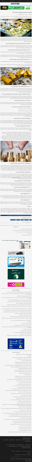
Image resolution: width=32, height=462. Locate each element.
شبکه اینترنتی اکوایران (12, 439)
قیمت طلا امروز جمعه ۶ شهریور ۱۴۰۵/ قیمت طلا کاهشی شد (24, 296)
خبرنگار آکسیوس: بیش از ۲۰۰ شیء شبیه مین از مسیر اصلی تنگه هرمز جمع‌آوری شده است (20, 424)
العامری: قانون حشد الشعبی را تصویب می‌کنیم (25, 330)
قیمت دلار (18, 219)
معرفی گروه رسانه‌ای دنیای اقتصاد (26, 439)
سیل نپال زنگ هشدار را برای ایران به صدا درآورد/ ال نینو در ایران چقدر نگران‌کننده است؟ (20, 393)
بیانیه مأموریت (24, 454)
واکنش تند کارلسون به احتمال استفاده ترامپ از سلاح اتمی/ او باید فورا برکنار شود (21, 388)
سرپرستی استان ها (18, 451)
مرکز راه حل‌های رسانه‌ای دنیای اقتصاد (13, 446)
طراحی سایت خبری (28, 461)
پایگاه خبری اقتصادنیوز (27, 441)
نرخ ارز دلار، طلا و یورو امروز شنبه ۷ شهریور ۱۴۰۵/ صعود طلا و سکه (23, 362)
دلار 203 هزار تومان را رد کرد (28, 374)
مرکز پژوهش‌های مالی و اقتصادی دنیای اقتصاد (24, 446)
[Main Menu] (30, 4)
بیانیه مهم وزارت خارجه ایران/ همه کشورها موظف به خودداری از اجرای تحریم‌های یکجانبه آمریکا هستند (19, 304)
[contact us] (13, 457)
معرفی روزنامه (28, 454)
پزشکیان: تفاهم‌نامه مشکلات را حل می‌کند (26, 360)
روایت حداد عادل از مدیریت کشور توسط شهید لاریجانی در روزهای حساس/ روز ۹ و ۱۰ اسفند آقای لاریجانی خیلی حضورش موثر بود (16, 307)
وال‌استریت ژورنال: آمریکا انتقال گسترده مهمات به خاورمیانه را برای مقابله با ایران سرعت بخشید (20, 416)
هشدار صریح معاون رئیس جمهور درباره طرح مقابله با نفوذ (24, 384)
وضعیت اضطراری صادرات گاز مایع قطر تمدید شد (25, 417)
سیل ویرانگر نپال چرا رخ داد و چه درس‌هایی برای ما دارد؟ (24, 387)
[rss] (16, 457)
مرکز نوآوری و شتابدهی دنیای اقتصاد (11, 444)
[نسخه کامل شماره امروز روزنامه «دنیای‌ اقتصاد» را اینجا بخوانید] (25, 244)
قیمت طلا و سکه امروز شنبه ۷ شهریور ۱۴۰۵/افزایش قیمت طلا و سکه (23, 371)
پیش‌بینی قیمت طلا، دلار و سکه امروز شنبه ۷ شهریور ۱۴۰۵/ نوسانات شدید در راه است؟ (21, 320)
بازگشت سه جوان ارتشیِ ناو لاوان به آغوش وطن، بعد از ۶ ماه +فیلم (23, 313)
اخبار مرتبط (16, 227)
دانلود (2, 84)
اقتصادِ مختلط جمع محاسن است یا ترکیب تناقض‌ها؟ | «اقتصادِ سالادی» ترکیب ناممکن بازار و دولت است (19, 292)
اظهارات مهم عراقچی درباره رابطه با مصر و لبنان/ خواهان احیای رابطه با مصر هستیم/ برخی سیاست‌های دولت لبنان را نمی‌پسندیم (16, 408)
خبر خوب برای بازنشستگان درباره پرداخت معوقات (25, 373)
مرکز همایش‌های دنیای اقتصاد (20, 444)
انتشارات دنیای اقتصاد (27, 444)
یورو (15, 1)
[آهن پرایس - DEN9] (16, 262)
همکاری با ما (13, 451)
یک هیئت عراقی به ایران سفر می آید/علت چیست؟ (25, 425)
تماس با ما (29, 451)
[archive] (11, 457)
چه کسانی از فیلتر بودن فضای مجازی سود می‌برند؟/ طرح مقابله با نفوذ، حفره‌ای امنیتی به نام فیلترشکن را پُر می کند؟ (17, 413)
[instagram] (20, 457)
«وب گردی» (25, 215)
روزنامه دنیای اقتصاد (18, 439)
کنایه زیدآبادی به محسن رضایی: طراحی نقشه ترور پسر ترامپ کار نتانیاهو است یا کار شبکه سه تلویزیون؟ (19, 335)
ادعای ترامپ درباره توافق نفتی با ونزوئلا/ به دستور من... (24, 428)
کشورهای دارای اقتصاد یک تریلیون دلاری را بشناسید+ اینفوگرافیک (23, 354)
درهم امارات (7, 1)
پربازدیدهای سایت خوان (16, 290)
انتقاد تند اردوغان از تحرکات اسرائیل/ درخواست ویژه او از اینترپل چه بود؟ (22, 332)
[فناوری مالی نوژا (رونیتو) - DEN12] (16, 344)
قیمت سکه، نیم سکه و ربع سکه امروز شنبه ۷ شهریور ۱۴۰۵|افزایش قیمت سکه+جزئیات (21, 366)
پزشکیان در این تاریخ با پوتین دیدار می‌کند (26, 395)
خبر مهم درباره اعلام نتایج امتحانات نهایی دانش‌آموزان (24, 401)
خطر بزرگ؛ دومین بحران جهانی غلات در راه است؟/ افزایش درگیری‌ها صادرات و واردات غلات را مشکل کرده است (18, 390)
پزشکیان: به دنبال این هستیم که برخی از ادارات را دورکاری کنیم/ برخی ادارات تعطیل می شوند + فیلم (19, 301)
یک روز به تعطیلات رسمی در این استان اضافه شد (25, 410)
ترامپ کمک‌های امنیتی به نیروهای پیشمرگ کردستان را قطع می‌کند (23, 398)
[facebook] (28, 218)
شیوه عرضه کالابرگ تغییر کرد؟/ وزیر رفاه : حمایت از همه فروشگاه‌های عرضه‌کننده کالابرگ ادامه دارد (19, 300)
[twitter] (27, 218)
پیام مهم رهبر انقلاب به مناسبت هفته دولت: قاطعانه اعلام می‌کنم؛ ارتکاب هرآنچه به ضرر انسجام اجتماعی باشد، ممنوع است (16, 308)
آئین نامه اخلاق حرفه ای (18, 454)
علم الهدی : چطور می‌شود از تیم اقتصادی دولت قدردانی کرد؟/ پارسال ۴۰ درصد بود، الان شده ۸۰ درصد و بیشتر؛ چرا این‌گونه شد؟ (16, 318)
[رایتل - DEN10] (16, 284)
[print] (22, 218)
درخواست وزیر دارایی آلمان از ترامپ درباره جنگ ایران (25, 427)
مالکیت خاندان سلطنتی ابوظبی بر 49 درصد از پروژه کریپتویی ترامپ (23, 377)
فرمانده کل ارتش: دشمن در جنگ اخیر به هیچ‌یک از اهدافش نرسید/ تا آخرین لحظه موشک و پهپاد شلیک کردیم (18, 365)
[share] (14, 457)
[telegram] (24, 218)
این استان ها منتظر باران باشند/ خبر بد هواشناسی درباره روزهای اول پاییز (22, 325)
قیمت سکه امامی (13, 219)
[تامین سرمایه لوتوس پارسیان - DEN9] (16, 274)
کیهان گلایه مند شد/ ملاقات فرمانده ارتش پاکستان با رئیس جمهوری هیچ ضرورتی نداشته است (20, 414)
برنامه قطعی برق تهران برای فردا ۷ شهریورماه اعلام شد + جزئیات (23, 303)
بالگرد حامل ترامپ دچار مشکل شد (27, 329)
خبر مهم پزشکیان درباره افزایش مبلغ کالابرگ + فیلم (25, 430)
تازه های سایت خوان (16, 352)
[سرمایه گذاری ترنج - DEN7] (16, 8)
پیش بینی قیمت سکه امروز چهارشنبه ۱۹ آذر (26, 235)
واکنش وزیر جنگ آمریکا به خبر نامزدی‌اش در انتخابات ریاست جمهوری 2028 (22, 422)
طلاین (9, 211)
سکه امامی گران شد (29, 233)
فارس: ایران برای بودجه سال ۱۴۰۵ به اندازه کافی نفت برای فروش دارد (23, 376)
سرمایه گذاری (26, 219)
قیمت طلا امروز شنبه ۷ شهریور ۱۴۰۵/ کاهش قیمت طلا (24, 368)
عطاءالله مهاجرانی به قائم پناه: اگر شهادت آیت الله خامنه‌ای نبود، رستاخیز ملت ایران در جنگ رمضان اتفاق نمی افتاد (17, 310)
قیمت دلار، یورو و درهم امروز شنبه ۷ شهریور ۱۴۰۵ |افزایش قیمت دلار (23, 363)
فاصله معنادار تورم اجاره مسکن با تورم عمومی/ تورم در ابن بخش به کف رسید (22, 396)
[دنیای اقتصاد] (15, 4)
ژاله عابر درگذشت (29, 322)
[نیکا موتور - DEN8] (16, 253)
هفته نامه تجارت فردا (5, 439)
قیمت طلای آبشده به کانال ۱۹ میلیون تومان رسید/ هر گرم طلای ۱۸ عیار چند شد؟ (22, 230)
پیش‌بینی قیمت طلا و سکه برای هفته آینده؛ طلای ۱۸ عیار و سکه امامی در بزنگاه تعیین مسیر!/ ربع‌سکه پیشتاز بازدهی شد (17, 311)
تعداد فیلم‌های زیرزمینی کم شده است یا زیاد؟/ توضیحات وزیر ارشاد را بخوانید (22, 357)
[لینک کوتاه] (30, 218)
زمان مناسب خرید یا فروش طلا (16, 177)
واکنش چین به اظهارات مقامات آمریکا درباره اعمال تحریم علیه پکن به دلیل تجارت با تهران (20, 316)
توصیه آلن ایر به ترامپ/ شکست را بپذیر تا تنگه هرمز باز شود (24, 359)
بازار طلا (22, 219)
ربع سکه (24, 1)
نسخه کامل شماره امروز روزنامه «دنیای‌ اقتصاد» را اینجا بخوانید (10, 241)
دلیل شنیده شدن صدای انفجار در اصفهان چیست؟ (25, 382)
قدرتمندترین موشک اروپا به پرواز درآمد (26, 323)
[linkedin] (25, 218)
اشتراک (22, 451)
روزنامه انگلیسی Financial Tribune (26, 447)
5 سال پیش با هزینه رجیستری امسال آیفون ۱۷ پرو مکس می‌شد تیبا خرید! (22, 385)
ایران (30, 219)
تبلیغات (25, 451)
